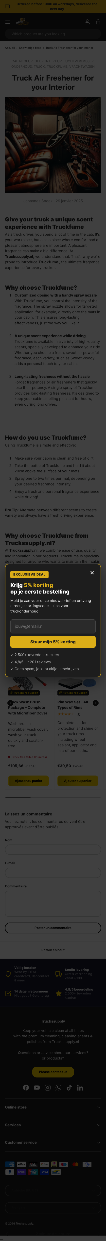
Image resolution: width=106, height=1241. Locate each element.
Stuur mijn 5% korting (53, 641)
